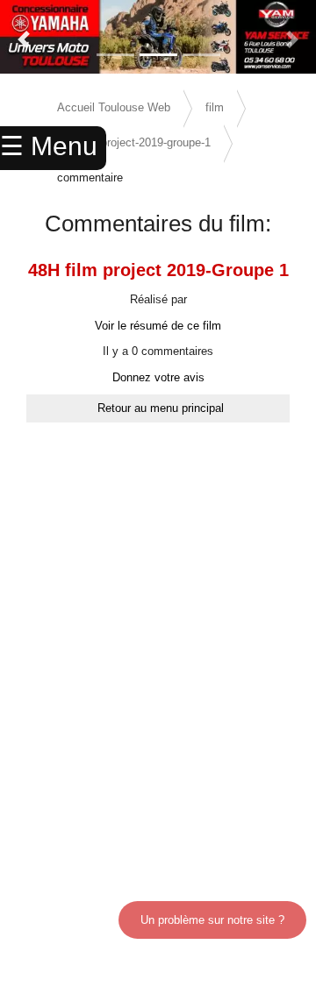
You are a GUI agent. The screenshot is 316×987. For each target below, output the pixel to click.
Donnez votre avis (158, 377)
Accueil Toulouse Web (113, 107)
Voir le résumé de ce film (158, 325)
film (214, 107)
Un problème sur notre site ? (212, 920)
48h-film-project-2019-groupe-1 (134, 142)
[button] (23, 39)
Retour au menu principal (160, 408)
